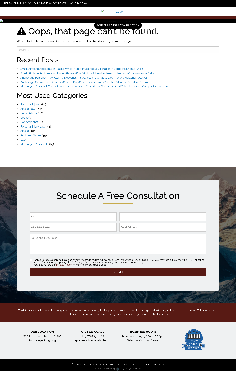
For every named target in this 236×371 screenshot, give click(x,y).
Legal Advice (28, 113)
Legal (24, 117)
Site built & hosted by (118, 368)
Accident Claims (30, 135)
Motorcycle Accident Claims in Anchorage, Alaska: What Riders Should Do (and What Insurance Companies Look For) (95, 86)
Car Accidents (29, 122)
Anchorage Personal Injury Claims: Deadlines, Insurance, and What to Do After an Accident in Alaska (83, 77)
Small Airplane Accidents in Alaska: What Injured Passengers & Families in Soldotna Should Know (81, 68)
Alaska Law (27, 108)
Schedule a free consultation (118, 25)
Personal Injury (29, 104)
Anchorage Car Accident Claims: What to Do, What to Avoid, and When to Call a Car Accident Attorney (85, 82)
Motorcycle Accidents (34, 144)
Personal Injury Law (32, 126)
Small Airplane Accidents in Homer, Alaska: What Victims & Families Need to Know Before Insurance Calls (87, 73)
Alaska (24, 131)
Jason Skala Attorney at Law (105, 364)
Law (23, 139)
